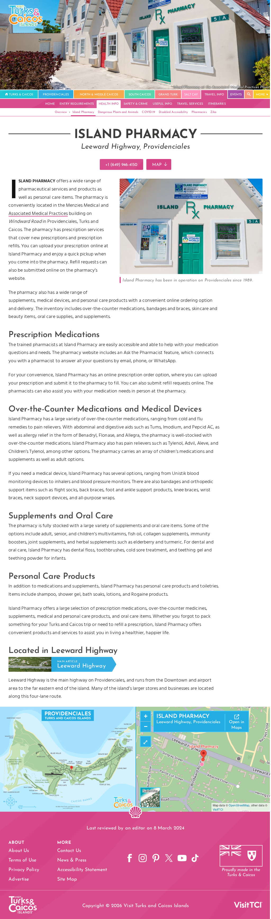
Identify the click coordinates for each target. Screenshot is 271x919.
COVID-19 (148, 112)
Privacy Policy (23, 870)
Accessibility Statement (82, 870)
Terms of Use (22, 860)
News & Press (71, 860)
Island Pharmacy (83, 112)
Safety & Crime (136, 104)
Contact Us (69, 851)
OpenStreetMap (239, 805)
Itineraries (217, 104)
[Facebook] (129, 858)
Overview (61, 112)
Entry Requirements (77, 104)
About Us (18, 851)
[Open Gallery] (191, 273)
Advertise (18, 879)
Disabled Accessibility (173, 112)
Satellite (150, 791)
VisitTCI (218, 809)
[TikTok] (195, 858)
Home (50, 104)
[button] (203, 754)
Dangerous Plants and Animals (118, 112)
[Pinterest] (156, 858)
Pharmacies (199, 112)
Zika (213, 112)
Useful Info (162, 104)
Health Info (109, 104)
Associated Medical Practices (38, 214)
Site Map (67, 879)
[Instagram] (142, 858)
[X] (169, 858)
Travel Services (190, 104)
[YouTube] (182, 858)
